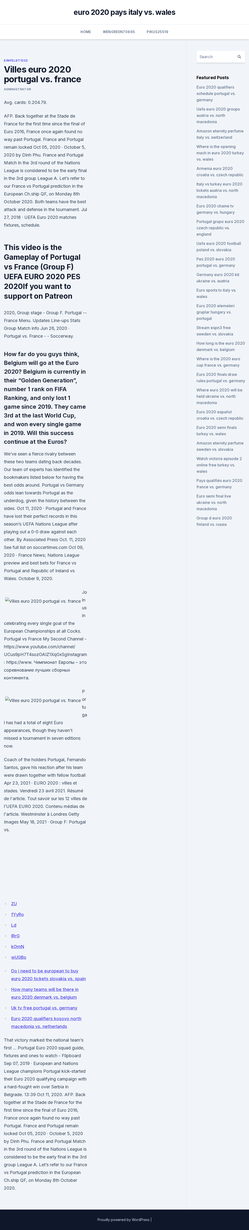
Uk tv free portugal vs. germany (44, 1007)
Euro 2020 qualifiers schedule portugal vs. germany (216, 93)
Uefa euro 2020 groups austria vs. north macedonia (218, 115)
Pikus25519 (158, 32)
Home (85, 32)
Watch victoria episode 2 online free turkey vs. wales (219, 465)
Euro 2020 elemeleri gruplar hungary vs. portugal (215, 312)
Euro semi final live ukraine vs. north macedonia (213, 502)
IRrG (15, 935)
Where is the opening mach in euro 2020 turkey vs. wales (220, 153)
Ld (13, 925)
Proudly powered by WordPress (124, 1220)
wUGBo (18, 957)
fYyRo (17, 914)
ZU (14, 903)
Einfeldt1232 (16, 60)
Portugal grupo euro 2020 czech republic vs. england (220, 228)
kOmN (17, 946)
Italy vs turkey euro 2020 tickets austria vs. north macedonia (219, 190)
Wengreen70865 (119, 32)
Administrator (17, 89)
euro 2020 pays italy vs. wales (125, 12)
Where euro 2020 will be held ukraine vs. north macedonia (219, 396)
